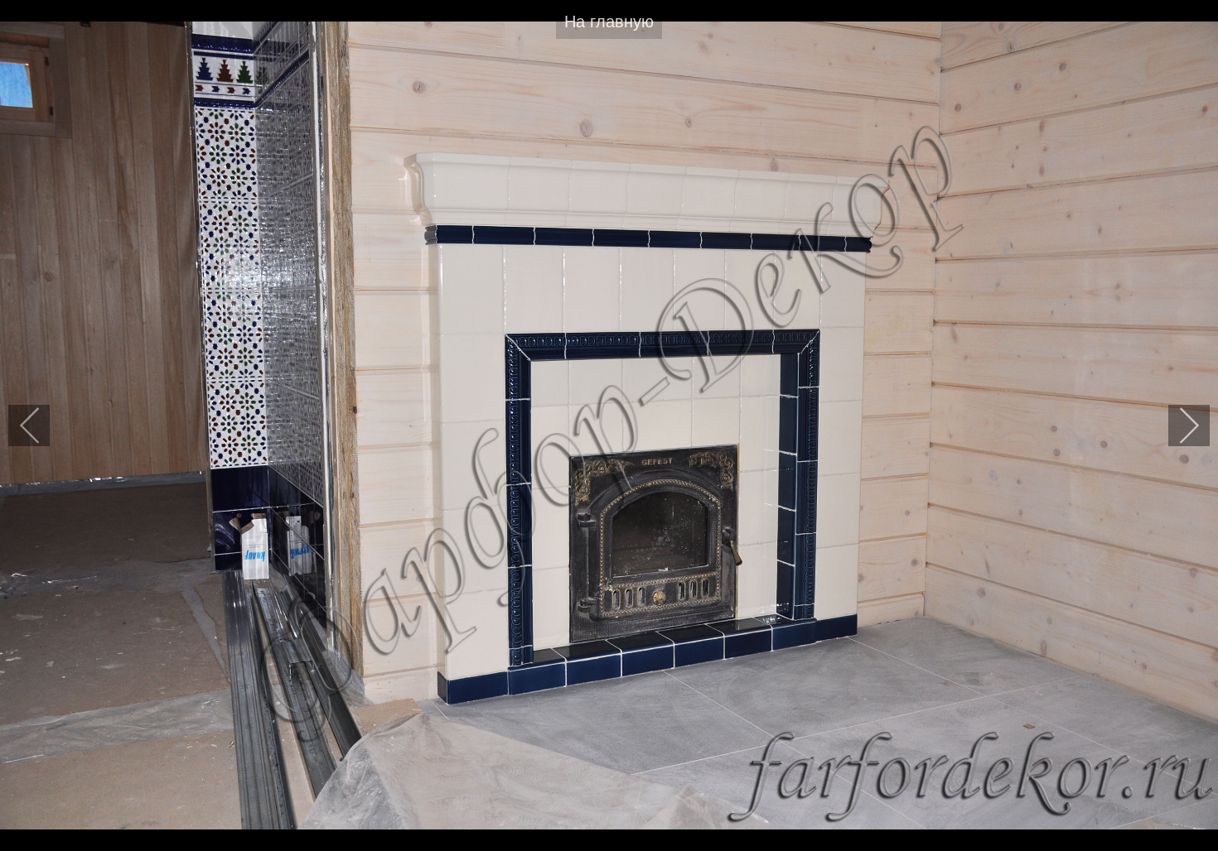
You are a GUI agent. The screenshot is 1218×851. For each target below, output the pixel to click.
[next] (1189, 425)
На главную (609, 21)
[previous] (29, 425)
